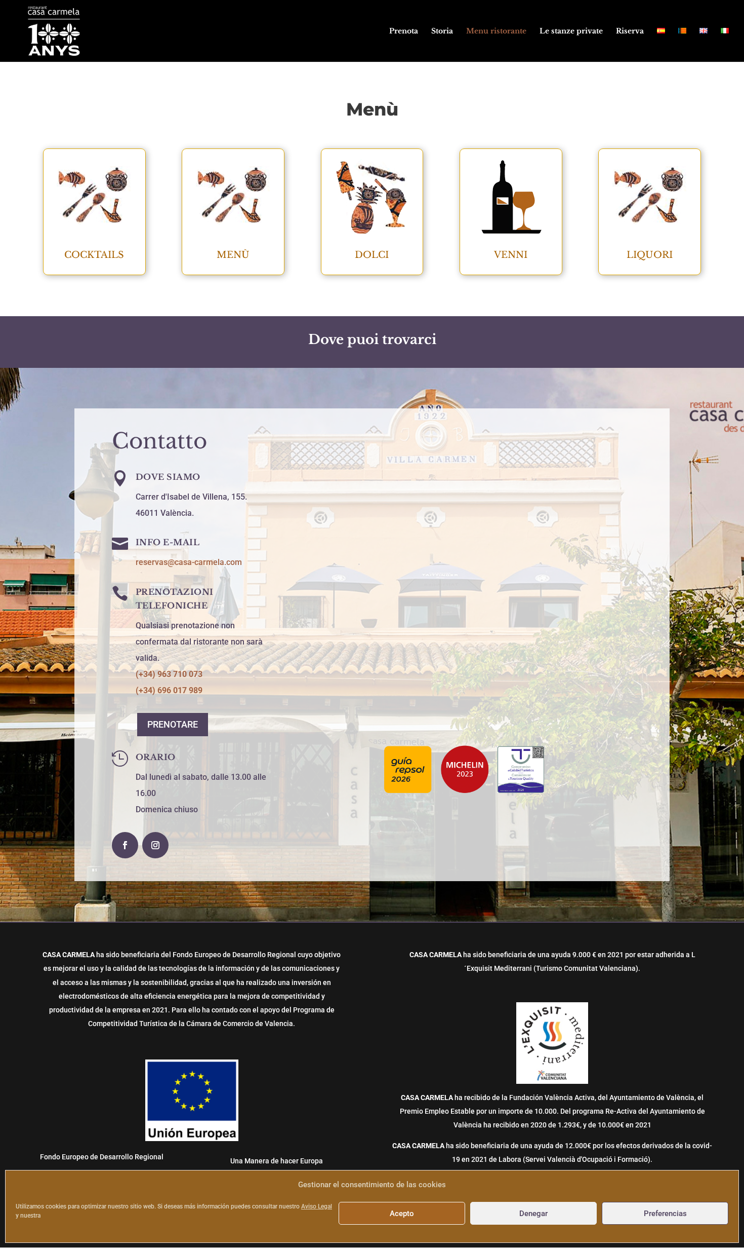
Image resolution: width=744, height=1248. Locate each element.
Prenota (403, 31)
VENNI (510, 254)
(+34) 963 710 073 (169, 674)
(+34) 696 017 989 (169, 690)
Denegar (533, 1213)
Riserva (630, 31)
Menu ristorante (496, 31)
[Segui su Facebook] (125, 845)
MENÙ (233, 254)
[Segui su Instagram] (155, 845)
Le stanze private (571, 31)
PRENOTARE (172, 724)
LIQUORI (650, 254)
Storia (442, 31)
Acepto (402, 1213)
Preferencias (665, 1213)
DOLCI (372, 254)
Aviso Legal (316, 1206)
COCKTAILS (94, 254)
